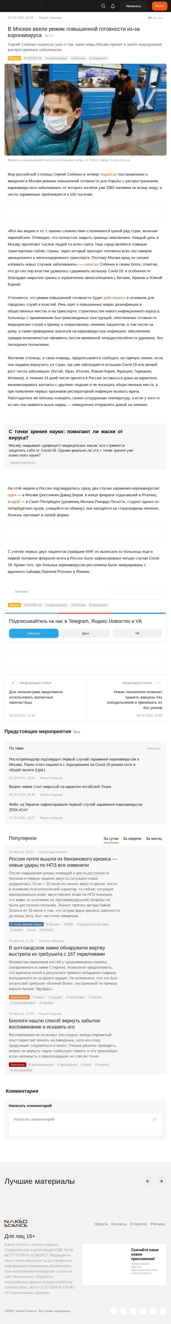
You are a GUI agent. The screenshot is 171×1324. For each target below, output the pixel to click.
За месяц (154, 838)
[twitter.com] (114, 1311)
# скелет (95, 997)
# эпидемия (98, 58)
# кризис (17, 930)
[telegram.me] (153, 1311)
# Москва (78, 58)
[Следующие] (161, 1181)
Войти (159, 6)
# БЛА (68, 924)
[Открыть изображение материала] (85, 109)
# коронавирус (56, 58)
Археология (19, 997)
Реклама (158, 1224)
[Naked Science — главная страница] (27, 6)
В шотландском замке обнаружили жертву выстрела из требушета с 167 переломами (57, 951)
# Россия (46, 930)
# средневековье (23, 1002)
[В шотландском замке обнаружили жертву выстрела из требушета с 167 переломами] (143, 965)
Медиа (14, 58)
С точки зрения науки (26, 924)
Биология (17, 1064)
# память (102, 1064)
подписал (108, 174)
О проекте (138, 1224)
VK (137, 633)
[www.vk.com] (123, 1311)
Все (76, 732)
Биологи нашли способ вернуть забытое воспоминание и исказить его (54, 1024)
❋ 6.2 (49, 35)
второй (14, 502)
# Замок (38, 997)
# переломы (75, 997)
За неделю (132, 838)
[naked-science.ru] (163, 1311)
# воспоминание (41, 1064)
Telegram (33, 633)
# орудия (55, 997)
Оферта (101, 1224)
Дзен (85, 633)
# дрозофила (67, 1064)
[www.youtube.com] (133, 1311)
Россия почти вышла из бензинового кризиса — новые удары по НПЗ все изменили (63, 862)
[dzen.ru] (143, 1311)
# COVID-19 (32, 58)
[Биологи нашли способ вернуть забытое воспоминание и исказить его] (143, 1037)
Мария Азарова (50, 17)
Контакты (119, 1224)
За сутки (111, 838)
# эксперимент (21, 1070)
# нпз (31, 930)
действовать (115, 298)
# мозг (86, 1064)
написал (91, 264)
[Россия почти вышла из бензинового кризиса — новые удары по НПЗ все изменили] (143, 876)
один (12, 495)
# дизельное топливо (92, 924)
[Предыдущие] (147, 1181)
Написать (133, 6)
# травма (46, 1002)
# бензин (53, 924)
